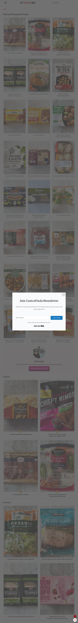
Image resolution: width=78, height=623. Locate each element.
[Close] (63, 294)
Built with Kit (39, 326)
